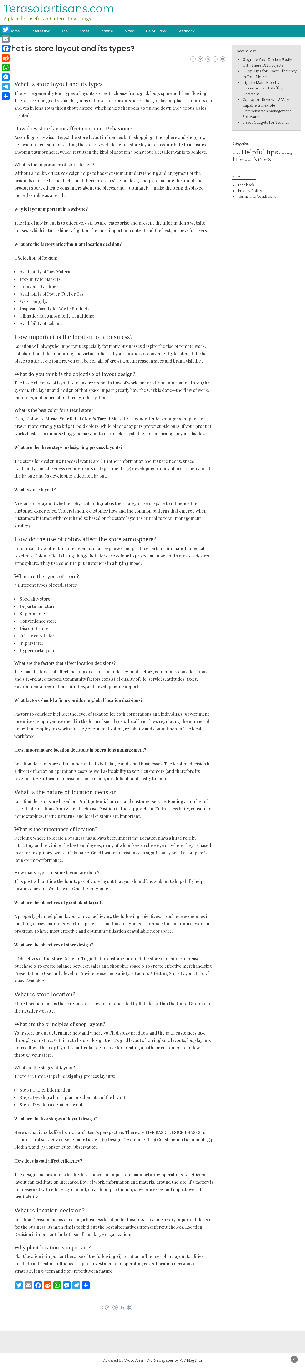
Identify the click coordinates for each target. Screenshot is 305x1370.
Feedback (186, 31)
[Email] (5, 39)
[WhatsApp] (5, 67)
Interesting (40, 31)
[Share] (5, 96)
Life (65, 31)
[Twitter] (5, 29)
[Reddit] (5, 58)
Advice (107, 31)
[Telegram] (5, 86)
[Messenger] (5, 77)
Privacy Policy (250, 191)
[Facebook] (5, 48)
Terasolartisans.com (59, 8)
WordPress (134, 1360)
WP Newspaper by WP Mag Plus (174, 1360)
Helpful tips (156, 31)
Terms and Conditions (257, 196)
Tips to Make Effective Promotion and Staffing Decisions (263, 88)
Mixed (129, 31)
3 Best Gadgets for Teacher (266, 122)
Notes (84, 31)
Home (15, 31)
